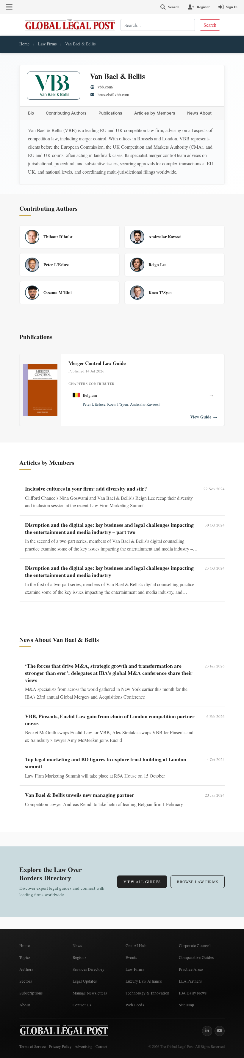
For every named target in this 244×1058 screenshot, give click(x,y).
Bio (31, 112)
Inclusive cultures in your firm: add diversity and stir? (86, 488)
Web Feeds (135, 1005)
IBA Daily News (193, 993)
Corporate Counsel (195, 945)
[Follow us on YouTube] (220, 1031)
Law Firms (47, 44)
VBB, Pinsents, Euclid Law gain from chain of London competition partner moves (110, 719)
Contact (101, 1046)
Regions (79, 957)
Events (131, 957)
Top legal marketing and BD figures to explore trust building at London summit (105, 762)
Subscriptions (31, 993)
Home (24, 44)
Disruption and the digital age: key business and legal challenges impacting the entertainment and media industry (109, 571)
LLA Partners (190, 981)
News (77, 945)
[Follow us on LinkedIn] (207, 1031)
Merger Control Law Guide (97, 363)
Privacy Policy (60, 1046)
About (24, 1005)
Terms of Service (32, 1046)
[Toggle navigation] (9, 7)
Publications (110, 112)
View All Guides (142, 881)
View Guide (203, 417)
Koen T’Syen (117, 404)
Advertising (83, 1046)
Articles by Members (154, 112)
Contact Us (82, 1005)
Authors (26, 969)
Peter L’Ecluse (94, 404)
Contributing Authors (66, 112)
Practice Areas (191, 969)
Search (210, 25)
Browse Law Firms (197, 881)
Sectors (25, 981)
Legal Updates (85, 981)
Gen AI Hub (136, 945)
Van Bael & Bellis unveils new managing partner (79, 795)
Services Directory (89, 969)
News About (199, 112)
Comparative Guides (196, 957)
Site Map (186, 1005)
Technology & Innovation (148, 993)
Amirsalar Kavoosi (145, 404)
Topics (24, 957)
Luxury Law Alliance (144, 981)
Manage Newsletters (90, 993)
